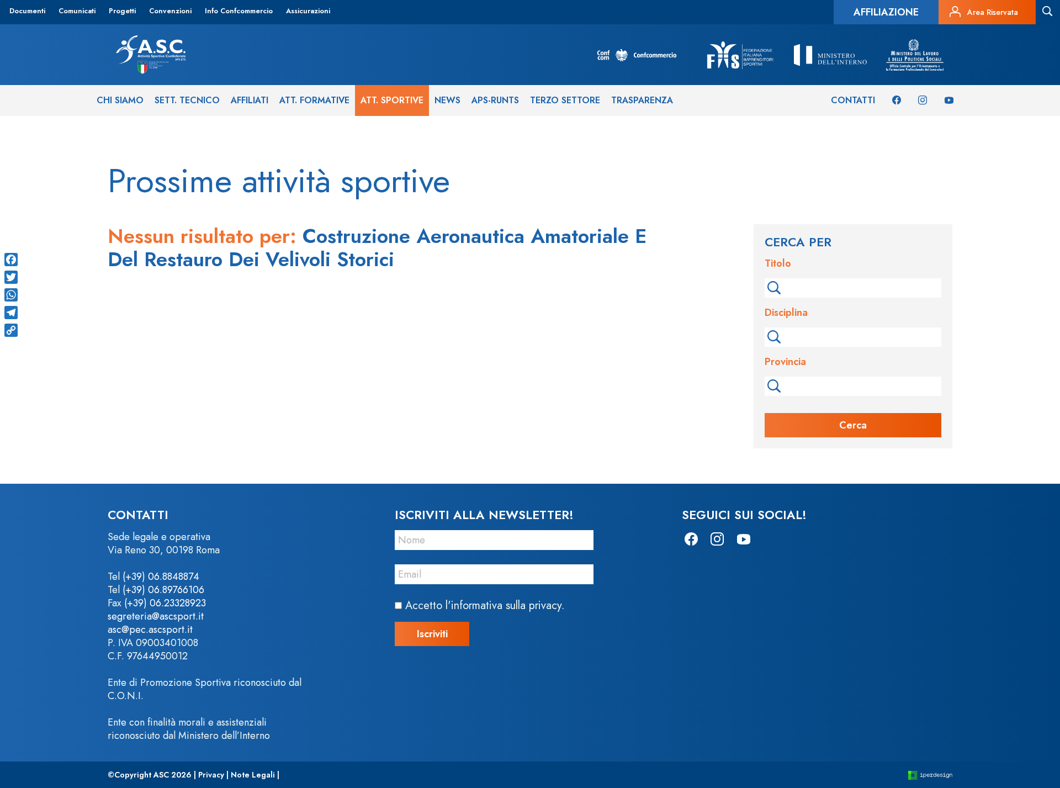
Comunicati (77, 11)
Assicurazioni (308, 11)
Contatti (853, 100)
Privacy (211, 774)
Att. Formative (314, 100)
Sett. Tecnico (187, 100)
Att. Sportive (392, 100)
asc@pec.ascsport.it (150, 629)
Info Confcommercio (239, 11)
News (447, 100)
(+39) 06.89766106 (163, 590)
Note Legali (253, 774)
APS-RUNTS (495, 100)
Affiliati (249, 100)
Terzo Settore (565, 100)
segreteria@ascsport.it (156, 616)
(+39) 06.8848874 (161, 576)
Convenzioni (170, 11)
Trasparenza (642, 100)
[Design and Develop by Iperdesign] (930, 775)
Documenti (27, 11)
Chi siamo (120, 100)
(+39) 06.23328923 (165, 603)
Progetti (122, 11)
